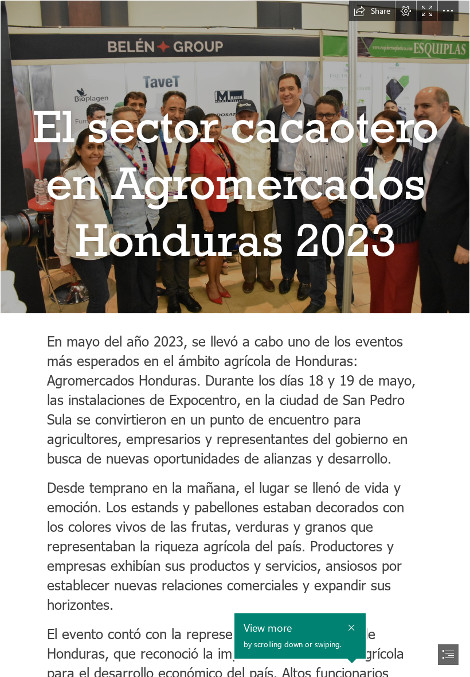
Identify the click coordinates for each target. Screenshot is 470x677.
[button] (372, 11)
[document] (235, 338)
